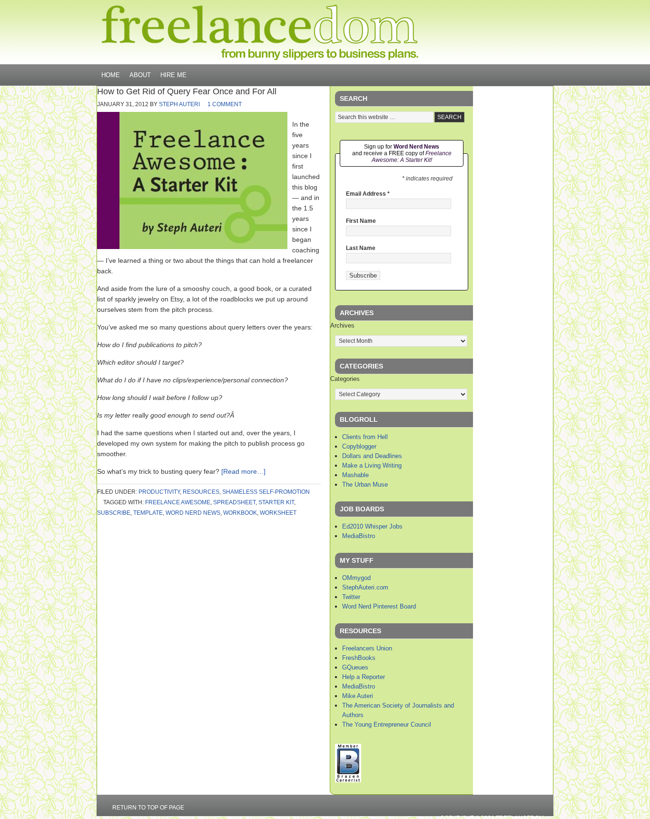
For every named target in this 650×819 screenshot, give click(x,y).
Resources (201, 492)
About (140, 75)
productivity (159, 492)
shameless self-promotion (266, 492)
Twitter (351, 596)
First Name (361, 221)
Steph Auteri (179, 104)
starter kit (276, 502)
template (148, 512)
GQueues (355, 667)
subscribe (113, 512)
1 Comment (224, 104)
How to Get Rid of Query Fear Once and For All (186, 91)
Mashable (355, 475)
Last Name (360, 248)
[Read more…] (243, 471)
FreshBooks (358, 657)
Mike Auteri (357, 695)
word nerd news (193, 512)
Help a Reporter (363, 676)
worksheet (278, 512)
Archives (342, 325)
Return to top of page (148, 807)
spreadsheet (234, 502)
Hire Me (173, 75)
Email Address (368, 194)
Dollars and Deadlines (372, 455)
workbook (240, 512)
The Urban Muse (365, 484)
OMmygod (356, 577)
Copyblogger (359, 446)
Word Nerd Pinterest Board (379, 606)
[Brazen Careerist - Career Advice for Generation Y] (348, 780)
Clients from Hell (365, 436)
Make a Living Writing (372, 465)
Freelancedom (259, 32)
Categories (345, 378)
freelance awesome (177, 502)
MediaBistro (358, 535)
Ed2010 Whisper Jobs (372, 526)
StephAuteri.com (365, 587)
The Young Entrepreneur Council (386, 724)
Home (110, 75)
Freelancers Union (367, 648)
